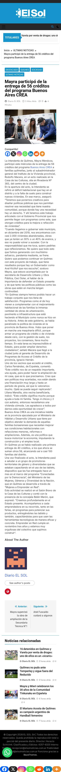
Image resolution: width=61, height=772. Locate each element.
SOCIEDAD (37, 69)
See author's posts (19, 582)
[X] (13, 153)
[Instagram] (19, 153)
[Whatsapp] (25, 153)
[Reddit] (36, 153)
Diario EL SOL (14, 101)
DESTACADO (12, 69)
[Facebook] (7, 153)
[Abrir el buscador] (52, 26)
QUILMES (25, 69)
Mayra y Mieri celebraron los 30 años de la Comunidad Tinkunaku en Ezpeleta (37, 690)
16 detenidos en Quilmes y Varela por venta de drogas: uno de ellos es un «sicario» (36, 653)
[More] (42, 153)
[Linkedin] (30, 153)
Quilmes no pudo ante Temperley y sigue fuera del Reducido (36, 671)
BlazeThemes (30, 754)
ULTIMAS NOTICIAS (14, 74)
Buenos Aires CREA (41, 167)
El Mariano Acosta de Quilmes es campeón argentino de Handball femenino (38, 712)
